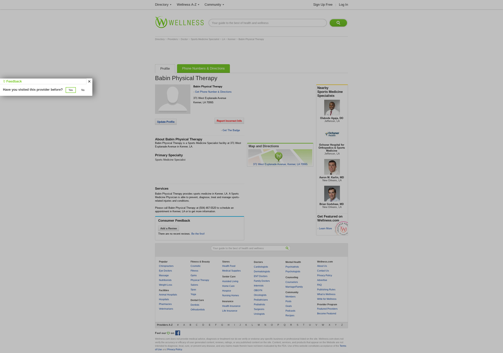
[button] (71, 90)
